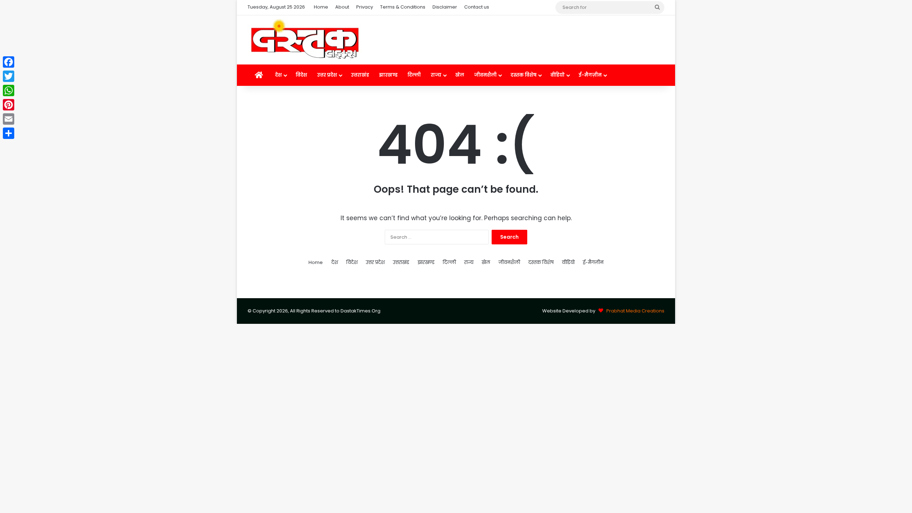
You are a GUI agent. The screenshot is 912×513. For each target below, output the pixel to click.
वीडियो (557, 75)
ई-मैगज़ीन (590, 75)
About (342, 7)
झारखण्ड (388, 75)
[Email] (8, 119)
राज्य (436, 75)
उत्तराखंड (360, 75)
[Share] (8, 133)
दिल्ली (414, 75)
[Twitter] (8, 76)
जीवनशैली (485, 75)
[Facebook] (8, 62)
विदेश (301, 75)
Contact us (476, 7)
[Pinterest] (8, 105)
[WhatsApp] (8, 90)
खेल (459, 75)
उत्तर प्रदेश (327, 75)
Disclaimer (444, 7)
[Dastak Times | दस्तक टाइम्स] (305, 40)
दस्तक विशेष (524, 75)
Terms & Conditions (402, 7)
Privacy (364, 7)
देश (278, 75)
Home (321, 7)
